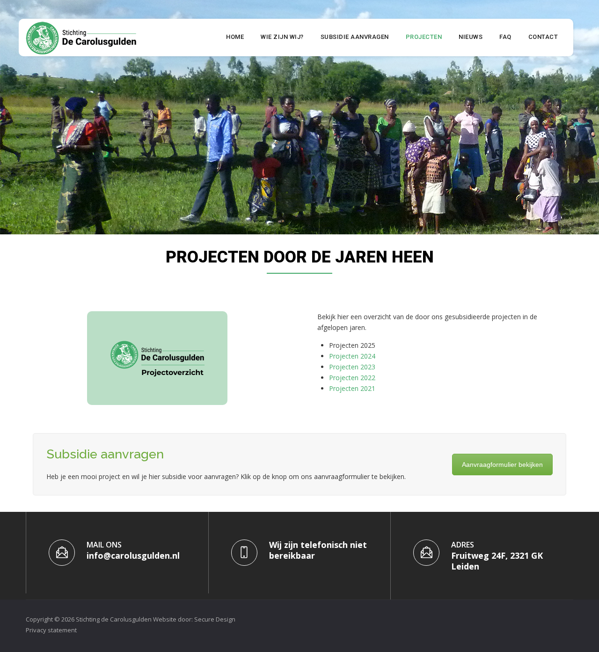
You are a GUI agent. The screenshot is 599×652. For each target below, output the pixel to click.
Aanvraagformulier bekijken (502, 464)
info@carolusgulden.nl (133, 555)
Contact (543, 36)
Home (235, 36)
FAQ (505, 36)
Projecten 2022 (352, 377)
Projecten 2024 (352, 356)
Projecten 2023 (352, 366)
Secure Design (214, 619)
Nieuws (470, 36)
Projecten (424, 36)
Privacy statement (51, 630)
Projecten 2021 (352, 388)
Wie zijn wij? (282, 36)
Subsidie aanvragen (355, 36)
